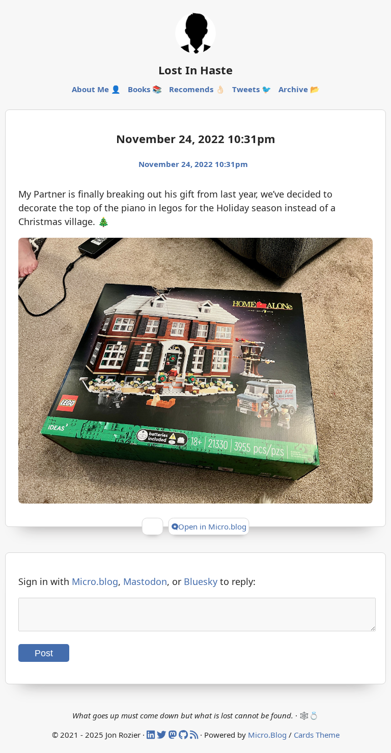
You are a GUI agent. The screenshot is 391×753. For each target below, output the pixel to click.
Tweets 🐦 (251, 89)
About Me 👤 (96, 89)
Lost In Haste (195, 69)
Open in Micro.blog (212, 526)
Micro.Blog (267, 735)
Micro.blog (95, 581)
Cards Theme (317, 735)
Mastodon (145, 581)
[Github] (184, 735)
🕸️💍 (309, 715)
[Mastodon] (174, 735)
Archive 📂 (299, 89)
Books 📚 (145, 89)
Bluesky (200, 581)
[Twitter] (163, 735)
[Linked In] (152, 735)
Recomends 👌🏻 (197, 89)
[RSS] (195, 735)
